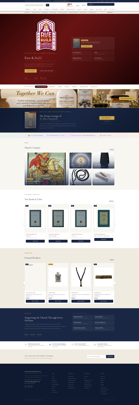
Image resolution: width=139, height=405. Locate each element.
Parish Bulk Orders (84, 86)
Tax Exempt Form (88, 386)
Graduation (74, 86)
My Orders (102, 376)
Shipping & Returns (88, 380)
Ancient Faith (103, 391)
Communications (92, 12)
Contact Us (86, 388)
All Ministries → (110, 12)
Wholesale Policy (88, 384)
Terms (109, 399)
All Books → (111, 201)
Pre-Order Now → (107, 117)
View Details (106, 121)
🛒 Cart (90, 4)
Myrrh (105, 9)
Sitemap (112, 399)
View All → (112, 149)
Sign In (98, 1)
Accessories (55, 9)
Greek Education (45, 12)
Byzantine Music (53, 12)
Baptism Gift (52, 86)
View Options (81, 301)
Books (40, 9)
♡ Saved (77, 5)
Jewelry (62, 9)
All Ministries (71, 376)
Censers (92, 9)
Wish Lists (107, 1)
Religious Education (36, 12)
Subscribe (110, 356)
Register (102, 1)
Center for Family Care (62, 12)
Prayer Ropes (55, 392)
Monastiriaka (103, 387)
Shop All (28, 9)
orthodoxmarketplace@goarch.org (32, 381)
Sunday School (94, 86)
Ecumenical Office (83, 12)
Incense (85, 9)
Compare (112, 1)
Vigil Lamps (99, 9)
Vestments (46, 9)
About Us (86, 376)
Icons (34, 9)
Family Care (70, 384)
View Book (35, 241)
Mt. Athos (112, 9)
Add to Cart (35, 301)
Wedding (60, 86)
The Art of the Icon (104, 389)
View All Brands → (104, 393)
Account (84, 5)
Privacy (105, 399)
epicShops (41, 399)
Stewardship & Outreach (73, 12)
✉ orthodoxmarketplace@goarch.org (61, 1)
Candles (79, 9)
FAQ (85, 378)
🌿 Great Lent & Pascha (41, 86)
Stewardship (71, 386)
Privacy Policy (87, 382)
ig (28, 386)
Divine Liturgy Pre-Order (46, 70)
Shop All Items (31, 70)
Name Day (67, 86)
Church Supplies (70, 9)
